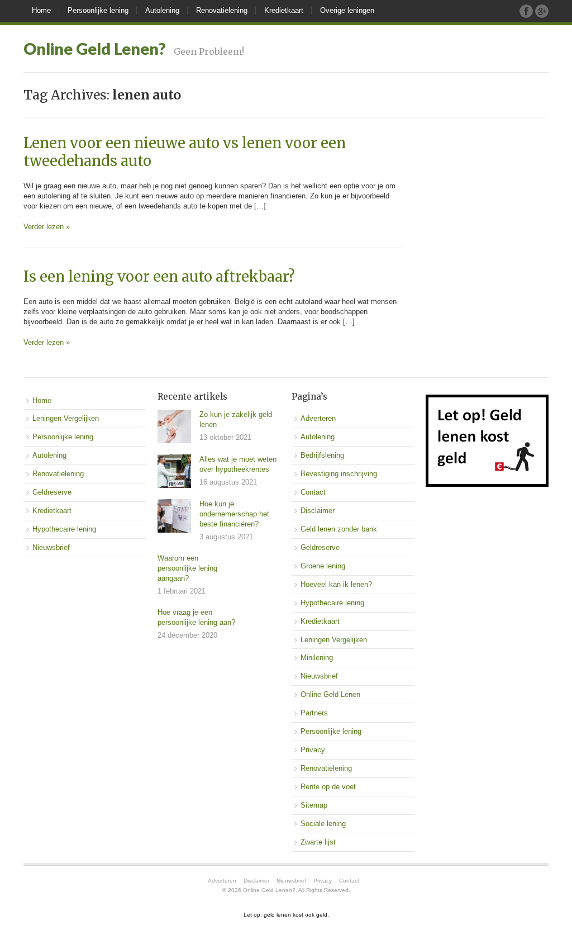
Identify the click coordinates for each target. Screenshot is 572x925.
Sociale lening (323, 823)
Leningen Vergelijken (65, 418)
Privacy (313, 750)
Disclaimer (318, 510)
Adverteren (318, 418)
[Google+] (542, 11)
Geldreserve (52, 492)
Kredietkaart (283, 10)
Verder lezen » (46, 226)
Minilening (317, 657)
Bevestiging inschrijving (339, 473)
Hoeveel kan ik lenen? (336, 584)
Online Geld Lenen (330, 694)
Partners (314, 713)
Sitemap (314, 805)
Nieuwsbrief (51, 547)
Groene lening (323, 566)
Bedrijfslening (322, 455)
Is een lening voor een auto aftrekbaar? (159, 277)
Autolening (162, 10)
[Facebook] (526, 11)
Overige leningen (347, 10)
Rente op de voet (328, 786)
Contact (313, 492)
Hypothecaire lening (64, 529)
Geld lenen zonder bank (339, 529)
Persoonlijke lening (98, 10)
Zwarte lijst (318, 842)
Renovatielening (221, 10)
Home (41, 10)
